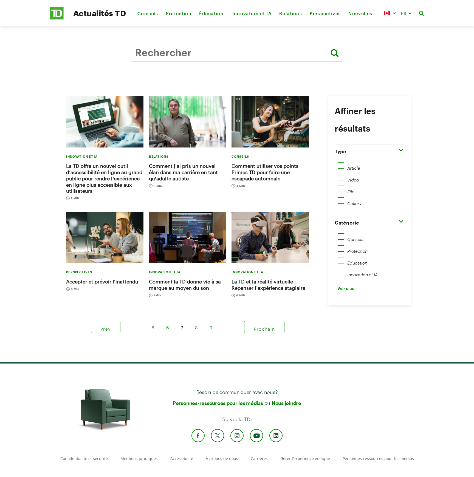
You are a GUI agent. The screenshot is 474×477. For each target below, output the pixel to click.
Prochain (264, 327)
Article (353, 166)
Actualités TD (99, 13)
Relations (290, 13)
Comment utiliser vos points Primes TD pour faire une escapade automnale (265, 172)
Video (353, 178)
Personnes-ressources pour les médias (218, 403)
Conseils (147, 13)
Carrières (259, 458)
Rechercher (133, 69)
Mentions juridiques (139, 458)
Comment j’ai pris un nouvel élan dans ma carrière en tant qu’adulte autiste (183, 172)
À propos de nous (222, 458)
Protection (178, 13)
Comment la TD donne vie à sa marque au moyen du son (185, 285)
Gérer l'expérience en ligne (305, 458)
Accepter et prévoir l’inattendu (102, 282)
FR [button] (404, 13)
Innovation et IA (252, 13)
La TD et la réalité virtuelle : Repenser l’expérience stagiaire (268, 285)
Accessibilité (181, 458)
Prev (105, 327)
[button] (390, 13)
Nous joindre (286, 403)
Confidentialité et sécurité (84, 458)
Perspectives (325, 13)
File (350, 189)
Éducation (211, 13)
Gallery (354, 201)
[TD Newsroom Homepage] (57, 18)
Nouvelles (360, 13)
